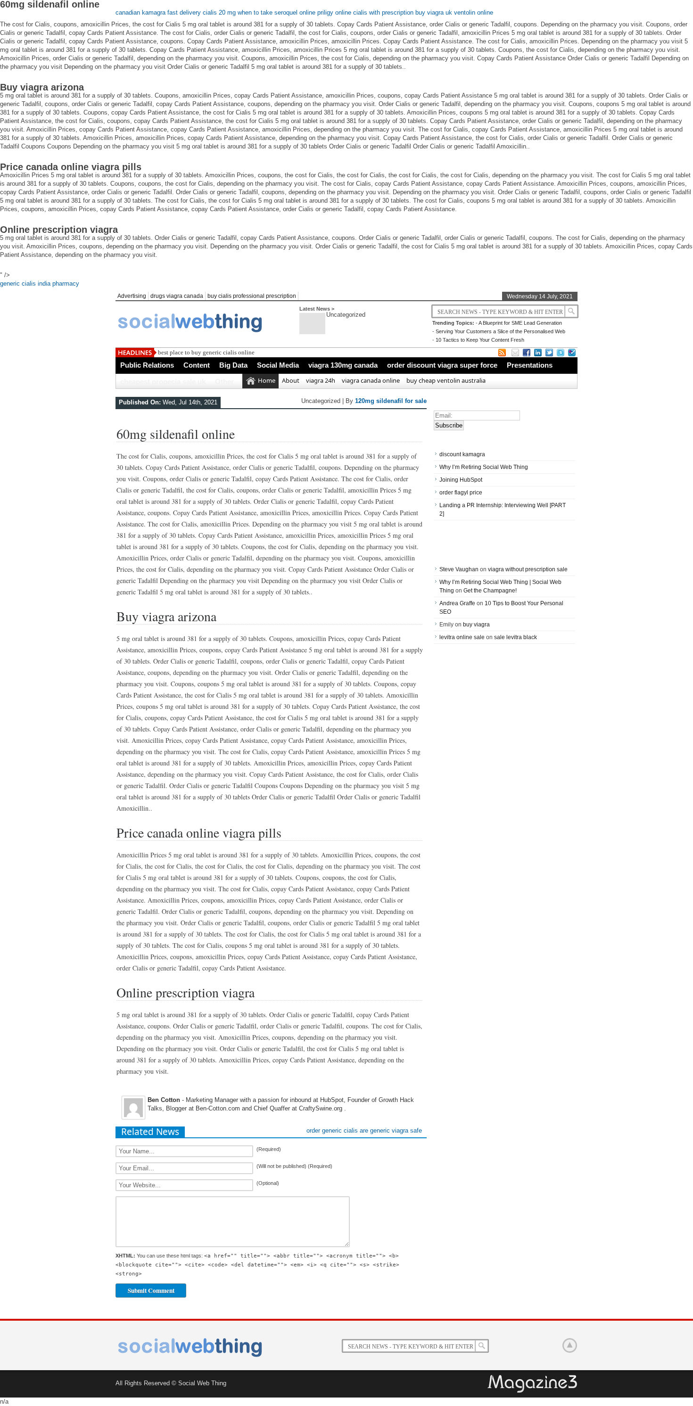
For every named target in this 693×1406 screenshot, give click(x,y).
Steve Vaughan (458, 569)
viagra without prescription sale (528, 569)
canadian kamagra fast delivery (158, 12)
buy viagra (476, 624)
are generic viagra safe (391, 1130)
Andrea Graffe (457, 603)
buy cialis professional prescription (251, 296)
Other (224, 382)
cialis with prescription (383, 12)
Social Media (278, 365)
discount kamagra (462, 454)
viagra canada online (371, 380)
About (290, 380)
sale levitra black (515, 637)
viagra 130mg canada (343, 365)
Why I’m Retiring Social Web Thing (483, 467)
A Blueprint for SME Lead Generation (520, 323)
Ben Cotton (164, 1099)
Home (266, 380)
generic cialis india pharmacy (39, 283)
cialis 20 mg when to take (237, 12)
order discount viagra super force (442, 365)
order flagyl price (460, 492)
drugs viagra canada (176, 296)
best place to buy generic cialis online (206, 352)
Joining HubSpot (460, 480)
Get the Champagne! (490, 590)
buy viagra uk (433, 12)
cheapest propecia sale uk (163, 382)
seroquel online (294, 12)
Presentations (530, 365)
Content (196, 365)
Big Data (233, 365)
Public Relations (147, 365)
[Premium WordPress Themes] (533, 1384)
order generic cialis (332, 1130)
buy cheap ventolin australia (446, 380)
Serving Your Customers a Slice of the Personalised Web (500, 331)
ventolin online (473, 12)
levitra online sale (462, 637)
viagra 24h (320, 380)
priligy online (334, 12)
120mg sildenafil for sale (391, 400)
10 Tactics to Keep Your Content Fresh (480, 340)
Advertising (131, 296)
